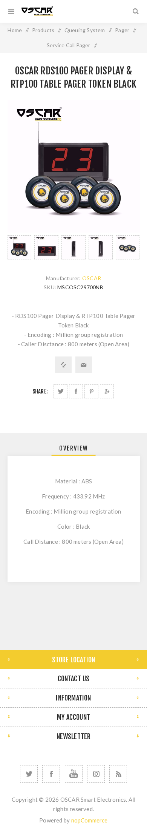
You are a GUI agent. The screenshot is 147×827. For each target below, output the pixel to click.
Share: (40, 391)
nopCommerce (89, 820)
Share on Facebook (76, 391)
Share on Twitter (60, 391)
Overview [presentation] (73, 448)
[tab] (74, 448)
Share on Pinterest (91, 391)
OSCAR (91, 278)
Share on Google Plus (107, 391)
